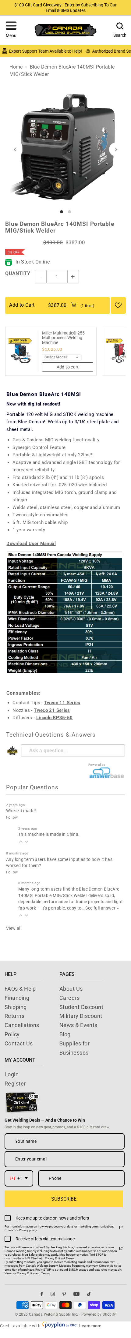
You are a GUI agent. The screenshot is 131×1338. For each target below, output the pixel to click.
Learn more (90, 1325)
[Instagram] (53, 1293)
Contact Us (19, 1043)
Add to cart (68, 366)
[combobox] (19, 1178)
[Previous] (15, 149)
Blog (65, 1034)
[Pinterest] (64, 1293)
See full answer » (102, 908)
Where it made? (21, 810)
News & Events (78, 1025)
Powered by (96, 764)
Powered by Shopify (98, 1314)
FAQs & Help (20, 988)
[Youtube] (76, 1293)
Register (15, 1083)
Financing (17, 998)
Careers (69, 998)
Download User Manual (31, 543)
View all (13, 928)
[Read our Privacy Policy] (121, 1227)
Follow (12, 817)
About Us (71, 988)
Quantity (17, 273)
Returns (14, 1016)
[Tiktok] (88, 1293)
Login (12, 1074)
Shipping (16, 1007)
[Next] (116, 149)
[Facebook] (42, 1293)
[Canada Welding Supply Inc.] (65, 30)
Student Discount (81, 1007)
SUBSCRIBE (63, 1199)
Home (16, 67)
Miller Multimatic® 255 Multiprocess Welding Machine (63, 338)
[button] (11, 30)
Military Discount (80, 1016)
